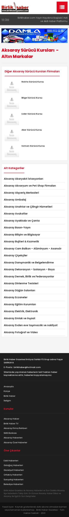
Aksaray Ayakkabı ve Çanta (22, 220)
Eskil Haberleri (11, 460)
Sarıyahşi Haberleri (13, 479)
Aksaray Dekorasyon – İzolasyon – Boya (29, 269)
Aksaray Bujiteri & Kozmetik (21, 241)
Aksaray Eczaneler (15, 297)
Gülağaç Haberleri (13, 465)
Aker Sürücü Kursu (32, 129)
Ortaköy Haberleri (13, 474)
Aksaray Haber (11, 418)
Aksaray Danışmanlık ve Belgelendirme (29, 262)
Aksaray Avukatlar (16, 213)
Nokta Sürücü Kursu (33, 81)
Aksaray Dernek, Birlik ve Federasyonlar (29, 276)
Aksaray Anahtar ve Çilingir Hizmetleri (28, 206)
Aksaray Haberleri (13, 437)
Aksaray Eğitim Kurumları (20, 304)
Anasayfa (9, 386)
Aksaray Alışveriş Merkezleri (21, 192)
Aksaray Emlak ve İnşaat (19, 318)
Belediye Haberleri (13, 484)
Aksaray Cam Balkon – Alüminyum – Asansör (32, 248)
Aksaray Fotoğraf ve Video (21, 332)
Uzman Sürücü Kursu (33, 145)
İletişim (7, 400)
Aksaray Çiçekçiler (15, 255)
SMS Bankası (10, 433)
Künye (7, 391)
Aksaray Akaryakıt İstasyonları (23, 178)
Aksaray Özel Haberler (15, 442)
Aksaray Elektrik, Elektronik (21, 311)
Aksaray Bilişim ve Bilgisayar (22, 234)
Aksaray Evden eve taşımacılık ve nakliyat (31, 325)
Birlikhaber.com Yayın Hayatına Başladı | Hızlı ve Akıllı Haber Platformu (43, 19)
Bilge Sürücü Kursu (32, 97)
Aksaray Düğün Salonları (19, 290)
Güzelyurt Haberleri (14, 470)
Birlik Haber (9, 395)
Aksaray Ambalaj (15, 199)
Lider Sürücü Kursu (32, 113)
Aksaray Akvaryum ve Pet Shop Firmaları (30, 185)
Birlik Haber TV (11, 423)
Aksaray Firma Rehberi (15, 428)
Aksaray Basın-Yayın (17, 227)
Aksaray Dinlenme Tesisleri (21, 283)
